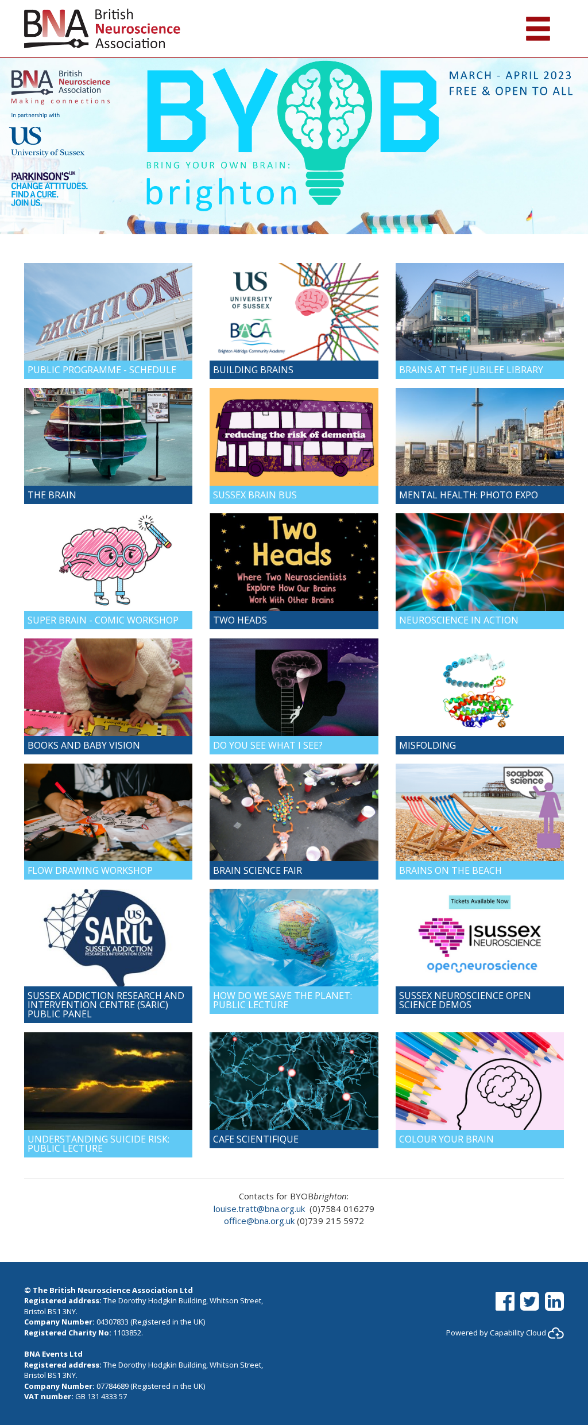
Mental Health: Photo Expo (468, 495)
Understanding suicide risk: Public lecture (98, 1144)
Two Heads (240, 620)
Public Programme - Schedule (102, 369)
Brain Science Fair (257, 870)
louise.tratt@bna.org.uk (259, 1208)
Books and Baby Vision (84, 745)
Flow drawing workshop (90, 870)
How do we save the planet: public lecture (282, 1000)
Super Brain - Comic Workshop (103, 620)
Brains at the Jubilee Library (471, 369)
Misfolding (427, 745)
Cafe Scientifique (256, 1139)
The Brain (52, 495)
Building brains (253, 369)
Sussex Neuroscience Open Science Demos (465, 1000)
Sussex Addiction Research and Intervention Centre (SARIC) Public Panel (106, 1004)
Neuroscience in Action (459, 620)
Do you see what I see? (268, 745)
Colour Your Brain (446, 1139)
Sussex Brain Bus (255, 495)
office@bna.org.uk (259, 1220)
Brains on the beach (450, 870)
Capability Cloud (518, 1332)
